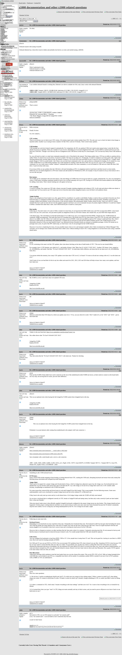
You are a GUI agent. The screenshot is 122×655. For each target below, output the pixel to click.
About (2, 81)
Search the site (4, 94)
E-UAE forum (5, 62)
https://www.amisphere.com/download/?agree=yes (61, 332)
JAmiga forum (5, 67)
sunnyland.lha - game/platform (8, 122)
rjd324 (21, 25)
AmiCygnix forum (6, 51)
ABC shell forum (6, 52)
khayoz (21, 444)
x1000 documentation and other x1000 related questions (53, 7)
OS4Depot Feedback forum (9, 47)
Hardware (30, 3)
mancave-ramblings (35, 117)
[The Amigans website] (7, 1)
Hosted (2, 42)
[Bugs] (10, 22)
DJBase (21, 81)
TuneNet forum (5, 78)
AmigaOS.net (4, 28)
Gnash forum (5, 63)
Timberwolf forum (6, 75)
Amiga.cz (3, 41)
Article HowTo (4, 91)
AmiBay (2, 34)
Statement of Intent (5, 83)
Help (1, 88)
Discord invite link (5, 17)
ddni (20, 275)
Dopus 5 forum (5, 60)
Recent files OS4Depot (6, 9)
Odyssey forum (5, 68)
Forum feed (3, 7)
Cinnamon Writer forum (8, 55)
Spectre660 (22, 60)
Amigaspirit (3, 31)
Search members (4, 96)
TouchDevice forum (7, 76)
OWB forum (5, 70)
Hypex (21, 124)
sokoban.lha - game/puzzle (8, 128)
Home (1, 2)
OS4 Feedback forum (7, 46)
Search (2, 92)
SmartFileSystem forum (8, 73)
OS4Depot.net (4, 22)
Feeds (1, 4)
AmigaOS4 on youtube (36, 269)
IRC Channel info (5, 12)
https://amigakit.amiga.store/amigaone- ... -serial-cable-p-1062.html (48, 450)
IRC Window (4, 14)
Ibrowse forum (5, 65)
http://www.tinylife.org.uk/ (37, 288)
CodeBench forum (6, 57)
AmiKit (2, 33)
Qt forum (4, 71)
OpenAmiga (3, 23)
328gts (21, 98)
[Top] (117, 37)
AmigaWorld (4, 38)
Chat (1, 10)
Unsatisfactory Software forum (10, 79)
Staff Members (4, 86)
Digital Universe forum (8, 59)
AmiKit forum (5, 54)
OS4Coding (3, 36)
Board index (22, 3)
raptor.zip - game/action (7, 115)
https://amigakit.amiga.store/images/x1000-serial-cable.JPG (46, 454)
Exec (1, 39)
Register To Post (24, 15)
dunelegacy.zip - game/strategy (9, 134)
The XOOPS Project (72, 654)
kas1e (21, 240)
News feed (3, 6)
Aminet (2, 30)
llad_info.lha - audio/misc (8, 102)
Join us (31, 268)
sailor (21, 610)
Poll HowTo (3, 89)
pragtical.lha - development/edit (9, 109)
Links (1, 18)
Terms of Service (5, 84)
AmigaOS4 (37, 3)
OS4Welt (3, 25)
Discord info (3, 15)
